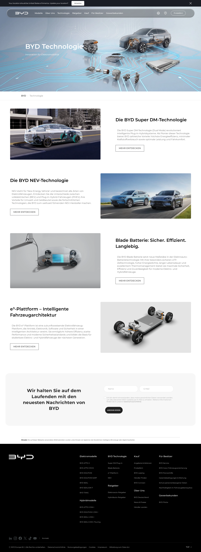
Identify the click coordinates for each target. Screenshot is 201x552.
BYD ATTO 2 (85, 463)
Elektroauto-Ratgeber (117, 492)
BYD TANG (84, 493)
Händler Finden (140, 478)
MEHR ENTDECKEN (130, 148)
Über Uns (50, 13)
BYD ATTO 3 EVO (87, 468)
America (77, 3)
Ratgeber (77, 13)
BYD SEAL (84, 483)
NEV (110, 478)
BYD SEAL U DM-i (87, 517)
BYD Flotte (163, 502)
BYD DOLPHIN (86, 473)
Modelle (39, 13)
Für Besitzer (97, 13)
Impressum (102, 547)
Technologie (63, 13)
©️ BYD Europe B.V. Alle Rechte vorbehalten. (27, 547)
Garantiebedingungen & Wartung (172, 478)
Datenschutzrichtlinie (132, 402)
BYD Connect (139, 483)
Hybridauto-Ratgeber (117, 497)
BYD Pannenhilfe (166, 473)
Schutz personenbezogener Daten (173, 483)
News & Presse (140, 502)
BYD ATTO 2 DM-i (87, 507)
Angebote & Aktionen (143, 463)
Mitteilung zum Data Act (119, 547)
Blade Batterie (114, 468)
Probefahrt (178, 13)
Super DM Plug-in (115, 463)
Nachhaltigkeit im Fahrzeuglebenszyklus (175, 488)
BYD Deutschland (141, 497)
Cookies (92, 547)
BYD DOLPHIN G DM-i (89, 512)
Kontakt (45, 538)
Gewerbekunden (114, 13)
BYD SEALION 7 (86, 488)
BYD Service (164, 463)
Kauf (86, 13)
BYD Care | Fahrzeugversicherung (173, 468)
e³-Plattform (113, 473)
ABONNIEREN (114, 410)
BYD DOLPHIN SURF (88, 478)
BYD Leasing (139, 473)
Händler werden (140, 507)
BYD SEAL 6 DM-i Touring (90, 522)
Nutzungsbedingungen (77, 547)
